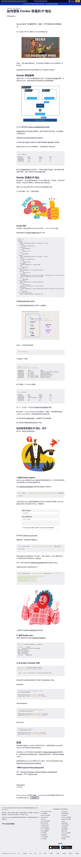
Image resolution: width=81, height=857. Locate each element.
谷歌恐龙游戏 (64, 823)
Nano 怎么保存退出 (65, 836)
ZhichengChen (11, 16)
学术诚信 (51, 853)
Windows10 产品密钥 (45, 815)
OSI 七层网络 (44, 832)
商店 (35, 853)
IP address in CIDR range (29, 535)
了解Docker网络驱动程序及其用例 (38, 127)
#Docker (18, 8)
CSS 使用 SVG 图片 (45, 825)
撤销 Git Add (64, 831)
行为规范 (58, 853)
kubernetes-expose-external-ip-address (28, 763)
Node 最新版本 (44, 813)
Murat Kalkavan (36, 767)
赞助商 (45, 853)
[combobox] (14, 1)
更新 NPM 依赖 (44, 823)
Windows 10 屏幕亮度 (66, 817)
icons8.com (25, 767)
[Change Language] (69, 1)
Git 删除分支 (64, 834)
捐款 (78, 1)
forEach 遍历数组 (44, 831)
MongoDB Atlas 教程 (66, 819)
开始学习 (34, 798)
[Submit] (2, 1)
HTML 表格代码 (44, 836)
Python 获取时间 (65, 825)
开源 (30, 853)
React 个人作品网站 (45, 829)
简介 (19, 853)
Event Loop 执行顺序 (65, 832)
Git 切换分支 (64, 815)
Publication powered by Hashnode (8, 853)
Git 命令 (63, 821)
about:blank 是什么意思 (46, 811)
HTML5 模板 (43, 838)
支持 (40, 853)
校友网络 (25, 853)
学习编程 (63, 838)
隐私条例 (64, 853)
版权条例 (77, 853)
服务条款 (71, 853)
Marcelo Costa (32, 774)
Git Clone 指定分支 (45, 827)
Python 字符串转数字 (45, 821)
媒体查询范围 (64, 829)
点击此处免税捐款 (10, 823)
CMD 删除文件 (44, 834)
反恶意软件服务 (64, 813)
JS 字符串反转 (64, 827)
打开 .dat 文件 (64, 811)
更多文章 (20, 786)
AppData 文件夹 (44, 817)
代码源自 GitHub (25, 301)
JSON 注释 (43, 819)
